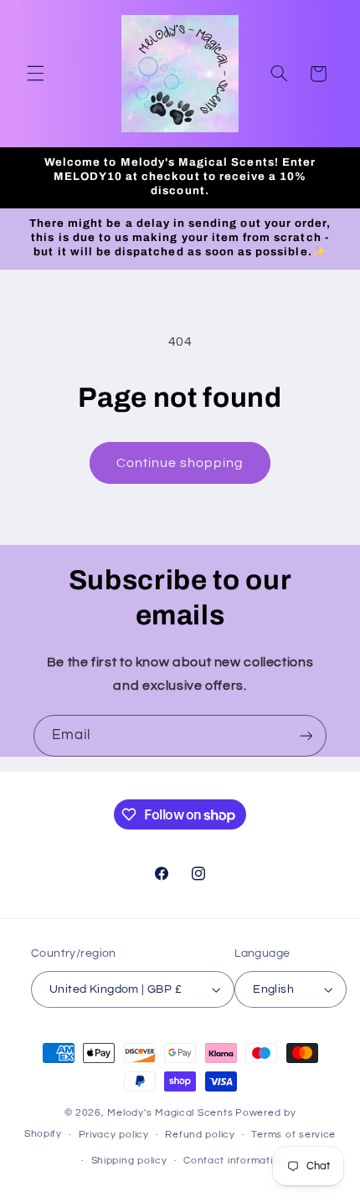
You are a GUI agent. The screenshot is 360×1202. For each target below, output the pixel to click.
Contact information (234, 1160)
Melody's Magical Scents (170, 1112)
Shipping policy (129, 1160)
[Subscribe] (306, 735)
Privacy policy (114, 1134)
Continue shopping (180, 463)
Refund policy (200, 1134)
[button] (35, 73)
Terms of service (293, 1134)
